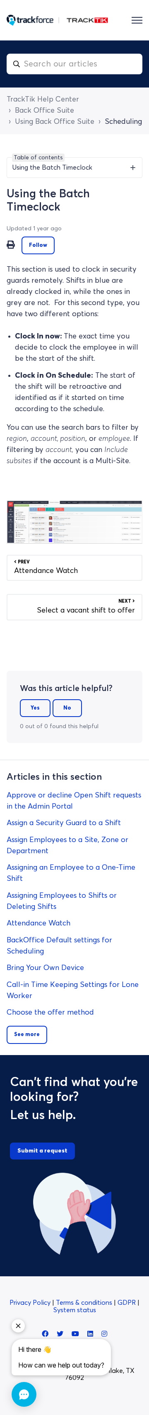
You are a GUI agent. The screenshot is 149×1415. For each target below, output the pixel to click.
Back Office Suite (44, 110)
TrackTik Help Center (43, 99)
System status (74, 1310)
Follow (38, 245)
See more (27, 1034)
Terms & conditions (85, 1302)
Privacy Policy (31, 1302)
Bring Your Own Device (45, 968)
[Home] (57, 20)
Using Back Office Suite (54, 121)
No (67, 708)
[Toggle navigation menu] (137, 20)
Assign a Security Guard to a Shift (64, 823)
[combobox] (74, 64)
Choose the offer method (50, 1012)
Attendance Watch (38, 923)
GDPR (127, 1302)
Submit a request (42, 1151)
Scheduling (123, 121)
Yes (35, 708)
